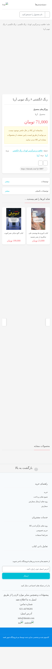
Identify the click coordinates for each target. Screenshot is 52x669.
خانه (48, 24)
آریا (36, 114)
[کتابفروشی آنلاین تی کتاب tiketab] (5, 4)
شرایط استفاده (42, 535)
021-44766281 (26, 609)
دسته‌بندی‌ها (40, 4)
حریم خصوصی (42, 530)
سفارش (44, 506)
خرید (46, 492)
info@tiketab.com (26, 618)
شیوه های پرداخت (41, 497)
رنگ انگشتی (21, 24)
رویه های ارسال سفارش (38, 501)
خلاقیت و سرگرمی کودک (37, 24)
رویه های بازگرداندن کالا (38, 526)
